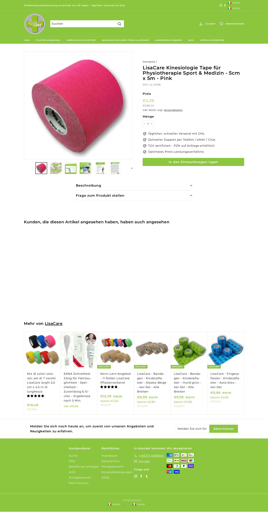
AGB (72, 472)
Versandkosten (173, 110)
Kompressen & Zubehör (168, 40)
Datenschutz (110, 461)
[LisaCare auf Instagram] (135, 476)
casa (26, 40)
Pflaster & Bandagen (48, 40)
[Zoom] (78, 105)
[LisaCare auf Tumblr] (146, 476)
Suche (73, 455)
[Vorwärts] (130, 168)
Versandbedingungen (117, 472)
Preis (147, 94)
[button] (36, 396)
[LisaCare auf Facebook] (141, 476)
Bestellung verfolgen (84, 466)
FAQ (72, 461)
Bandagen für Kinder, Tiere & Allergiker (125, 40)
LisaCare (54, 323)
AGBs (105, 477)
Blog (191, 40)
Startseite (149, 61)
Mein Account (79, 482)
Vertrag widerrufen (212, 40)
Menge (148, 116)
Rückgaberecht (80, 477)
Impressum (109, 455)
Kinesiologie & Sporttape (81, 40)
